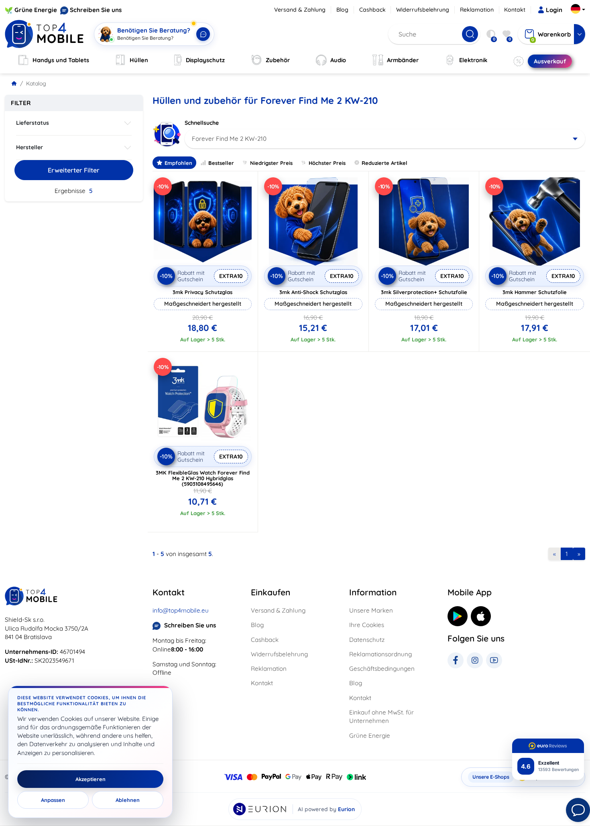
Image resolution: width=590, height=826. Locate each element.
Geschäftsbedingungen (382, 668)
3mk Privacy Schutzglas (202, 292)
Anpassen (53, 800)
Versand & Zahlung (300, 9)
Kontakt (514, 9)
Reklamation (477, 9)
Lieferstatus (32, 122)
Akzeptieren (90, 779)
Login (554, 10)
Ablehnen (128, 800)
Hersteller (29, 147)
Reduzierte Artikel (384, 163)
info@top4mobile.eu (181, 610)
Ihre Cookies (366, 625)
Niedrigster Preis (271, 163)
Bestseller (221, 163)
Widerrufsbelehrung (422, 9)
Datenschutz (367, 639)
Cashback (372, 9)
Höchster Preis (327, 163)
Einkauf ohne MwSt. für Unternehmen (381, 716)
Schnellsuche (202, 122)
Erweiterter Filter (74, 170)
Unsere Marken (371, 610)
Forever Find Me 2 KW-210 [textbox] (229, 138)
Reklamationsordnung (380, 654)
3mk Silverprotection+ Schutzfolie (424, 292)
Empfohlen (178, 163)
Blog (342, 9)
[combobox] (385, 138)
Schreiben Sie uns (96, 10)
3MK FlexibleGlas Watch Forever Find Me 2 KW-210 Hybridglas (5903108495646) (203, 478)
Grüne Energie (35, 10)
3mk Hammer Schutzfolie (535, 292)
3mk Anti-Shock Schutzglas (313, 292)
